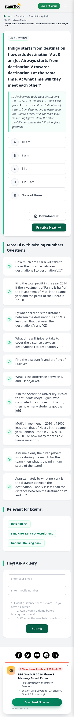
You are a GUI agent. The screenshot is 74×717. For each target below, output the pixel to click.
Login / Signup (49, 6)
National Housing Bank (26, 543)
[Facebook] (18, 655)
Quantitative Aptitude (39, 16)
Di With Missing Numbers (16, 20)
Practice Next (46, 227)
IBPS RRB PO (19, 524)
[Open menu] (65, 6)
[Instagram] (46, 655)
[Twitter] (27, 655)
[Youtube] (37, 655)
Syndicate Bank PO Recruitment (32, 533)
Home (9, 16)
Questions (20, 16)
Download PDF (50, 216)
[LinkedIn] (55, 655)
